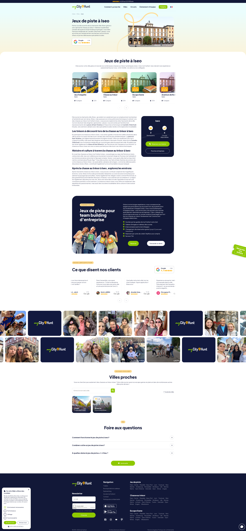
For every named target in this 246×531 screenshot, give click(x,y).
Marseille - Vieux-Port (146, 485)
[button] (16, 526)
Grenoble (148, 489)
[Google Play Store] (110, 512)
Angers (164, 489)
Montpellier (147, 487)
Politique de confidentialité (84, 511)
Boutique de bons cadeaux (111, 488)
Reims (132, 489)
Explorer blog (107, 491)
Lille (161, 487)
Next (126, 108)
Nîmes (159, 489)
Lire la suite (124, 463)
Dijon (154, 489)
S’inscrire (84, 515)
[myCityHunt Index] (83, 7)
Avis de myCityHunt (109, 494)
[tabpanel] (151, 132)
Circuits (133, 7)
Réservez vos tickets (159, 144)
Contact (106, 496)
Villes (125, 7)
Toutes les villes (169, 392)
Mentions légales (152, 530)
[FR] (171, 7)
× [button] (28, 489)
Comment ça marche (112, 7)
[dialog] (16, 508)
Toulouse (161, 485)
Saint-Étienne (139, 489)
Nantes (132, 487)
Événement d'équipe (148, 7)
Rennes (166, 487)
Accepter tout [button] (10, 522)
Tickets (105, 486)
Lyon (155, 485)
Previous (120, 108)
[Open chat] (242, 527)
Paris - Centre (134, 485)
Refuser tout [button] (23, 522)
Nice (167, 485)
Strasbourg (139, 487)
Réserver (133, 243)
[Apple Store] (110, 506)
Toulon (154, 502)
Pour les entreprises (157, 151)
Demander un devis (156, 243)
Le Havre (137, 502)
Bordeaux (156, 487)
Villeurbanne (145, 504)
